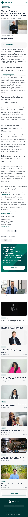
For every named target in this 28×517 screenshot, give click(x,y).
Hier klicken (14, 267)
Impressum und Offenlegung (11, 511)
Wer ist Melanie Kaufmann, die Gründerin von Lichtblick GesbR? (13, 404)
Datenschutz (20, 511)
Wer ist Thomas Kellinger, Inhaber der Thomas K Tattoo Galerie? (12, 321)
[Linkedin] (15, 231)
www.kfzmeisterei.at (6, 213)
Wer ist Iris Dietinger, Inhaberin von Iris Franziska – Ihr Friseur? (12, 431)
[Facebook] (12, 231)
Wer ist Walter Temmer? (9, 298)
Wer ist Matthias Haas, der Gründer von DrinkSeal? (13, 484)
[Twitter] (8, 231)
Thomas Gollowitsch (8, 74)
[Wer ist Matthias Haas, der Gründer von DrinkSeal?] (14, 472)
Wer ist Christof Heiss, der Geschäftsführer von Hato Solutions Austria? (12, 350)
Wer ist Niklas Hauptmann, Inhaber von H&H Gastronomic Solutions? (13, 458)
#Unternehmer (9, 506)
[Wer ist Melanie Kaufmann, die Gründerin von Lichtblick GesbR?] (14, 392)
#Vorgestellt (19, 506)
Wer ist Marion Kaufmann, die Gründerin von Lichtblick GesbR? (13, 378)
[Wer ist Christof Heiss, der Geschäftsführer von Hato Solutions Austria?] (14, 337)
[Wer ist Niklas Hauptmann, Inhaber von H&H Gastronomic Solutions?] (14, 445)
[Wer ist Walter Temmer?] (14, 287)
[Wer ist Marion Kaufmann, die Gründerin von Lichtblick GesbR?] (14, 366)
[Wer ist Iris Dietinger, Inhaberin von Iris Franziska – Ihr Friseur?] (14, 419)
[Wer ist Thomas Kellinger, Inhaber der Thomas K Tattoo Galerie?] (14, 309)
